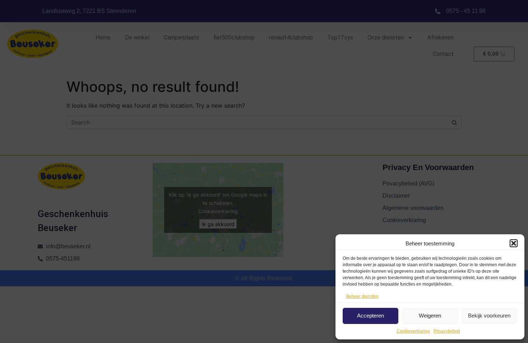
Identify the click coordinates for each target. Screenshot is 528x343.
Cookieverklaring (413, 331)
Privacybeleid (447, 331)
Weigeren (430, 316)
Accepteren (370, 316)
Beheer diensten (362, 296)
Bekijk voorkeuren (489, 316)
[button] (513, 243)
